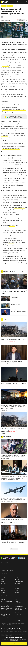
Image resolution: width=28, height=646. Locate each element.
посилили (17, 248)
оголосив (12, 225)
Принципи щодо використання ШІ (5, 605)
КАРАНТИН (3, 5)
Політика (3, 583)
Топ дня (17, 577)
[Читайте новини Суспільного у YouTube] (12, 629)
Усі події (3, 577)
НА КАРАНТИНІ (9, 5)
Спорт (16, 590)
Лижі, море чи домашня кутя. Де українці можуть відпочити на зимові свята (13, 146)
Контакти (17, 599)
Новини (17, 592)
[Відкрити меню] (27, 2)
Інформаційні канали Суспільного (6, 609)
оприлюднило (14, 258)
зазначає (5, 65)
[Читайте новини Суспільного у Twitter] (7, 629)
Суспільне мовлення (6, 601)
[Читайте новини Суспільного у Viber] (15, 629)
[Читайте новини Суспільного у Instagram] (9, 629)
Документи (18, 614)
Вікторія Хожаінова (8, 17)
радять (23, 178)
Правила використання (18, 602)
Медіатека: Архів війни (7, 570)
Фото (16, 568)
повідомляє (6, 53)
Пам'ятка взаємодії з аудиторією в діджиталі (20, 619)
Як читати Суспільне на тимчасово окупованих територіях (20, 610)
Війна (2, 565)
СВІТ (15, 5)
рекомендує (20, 193)
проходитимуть (19, 207)
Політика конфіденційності (19, 605)
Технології (17, 588)
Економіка (17, 583)
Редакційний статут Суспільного (6, 618)
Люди (16, 586)
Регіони (17, 579)
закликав (11, 243)
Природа (3, 590)
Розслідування (19, 581)
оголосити (6, 220)
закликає (16, 158)
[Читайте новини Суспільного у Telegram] (17, 629)
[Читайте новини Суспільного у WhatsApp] (20, 629)
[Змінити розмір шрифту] (26, 20)
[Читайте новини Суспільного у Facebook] (4, 629)
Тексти (16, 565)
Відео (2, 568)
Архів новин (4, 599)
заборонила (4, 135)
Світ (2, 586)
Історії (2, 588)
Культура (3, 592)
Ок (14, 643)
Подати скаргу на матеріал (5, 615)
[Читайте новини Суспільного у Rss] (2, 629)
